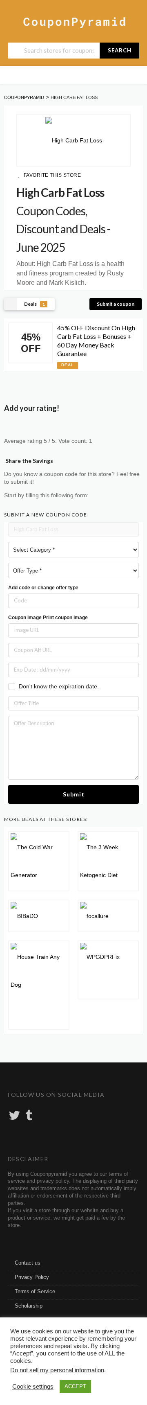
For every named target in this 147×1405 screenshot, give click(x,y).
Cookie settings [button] (32, 1386)
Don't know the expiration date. (59, 686)
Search (119, 50)
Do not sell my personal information (57, 1370)
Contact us (27, 1263)
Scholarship (28, 1306)
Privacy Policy (32, 1277)
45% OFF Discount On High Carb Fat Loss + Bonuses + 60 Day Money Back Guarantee (96, 340)
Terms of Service (35, 1291)
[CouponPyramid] (74, 21)
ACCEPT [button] (75, 1386)
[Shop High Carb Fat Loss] (73, 140)
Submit (74, 794)
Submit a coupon (115, 304)
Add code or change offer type (43, 588)
